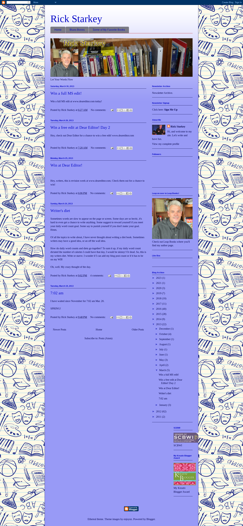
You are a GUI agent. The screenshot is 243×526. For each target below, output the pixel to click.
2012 (159, 411)
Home (57, 29)
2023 (159, 277)
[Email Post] (111, 110)
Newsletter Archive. (162, 92)
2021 (159, 283)
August (163, 344)
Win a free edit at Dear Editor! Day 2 (80, 127)
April (162, 365)
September (165, 339)
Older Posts (138, 329)
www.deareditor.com (100, 180)
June (162, 354)
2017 (159, 303)
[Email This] (118, 110)
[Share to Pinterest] (131, 110)
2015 (159, 314)
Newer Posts (59, 329)
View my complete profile (165, 144)
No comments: (99, 110)
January (163, 405)
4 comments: (97, 275)
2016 (159, 308)
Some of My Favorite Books (109, 29)
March (163, 370)
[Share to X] (124, 110)
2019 (159, 293)
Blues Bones (77, 29)
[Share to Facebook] (127, 110)
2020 (159, 288)
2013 (159, 324)
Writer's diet (60, 210)
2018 (159, 298)
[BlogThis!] (121, 110)
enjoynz (128, 519)
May (162, 359)
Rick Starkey (76, 18)
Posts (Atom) (105, 338)
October (163, 334)
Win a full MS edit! (66, 93)
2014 (159, 319)
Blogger (150, 519)
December (165, 328)
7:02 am (56, 293)
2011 (159, 416)
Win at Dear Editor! (66, 165)
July (161, 349)
